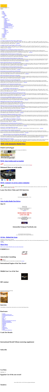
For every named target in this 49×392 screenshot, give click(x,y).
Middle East (6, 30)
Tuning (3, 326)
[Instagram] (12, 180)
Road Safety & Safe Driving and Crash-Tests (9, 320)
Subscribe (3, 28)
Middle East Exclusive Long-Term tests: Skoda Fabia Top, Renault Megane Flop (12, 105)
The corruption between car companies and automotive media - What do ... (11, 66)
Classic (5, 19)
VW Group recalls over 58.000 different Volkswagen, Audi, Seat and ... (11, 97)
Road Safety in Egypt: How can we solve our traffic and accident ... (10, 79)
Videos (3, 12)
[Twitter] (4, 180)
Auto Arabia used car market (12, 161)
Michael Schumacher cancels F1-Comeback (7, 138)
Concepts (3, 317)
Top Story (3, 313)
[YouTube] (7, 180)
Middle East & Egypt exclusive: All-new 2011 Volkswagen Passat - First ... (11, 101)
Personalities (4, 323)
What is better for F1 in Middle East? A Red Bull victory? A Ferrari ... (10, 114)
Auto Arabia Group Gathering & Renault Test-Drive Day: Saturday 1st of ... (11, 58)
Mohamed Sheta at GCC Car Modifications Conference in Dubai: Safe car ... (12, 49)
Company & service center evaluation (14, 183)
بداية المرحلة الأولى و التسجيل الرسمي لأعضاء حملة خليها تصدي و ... (11, 45)
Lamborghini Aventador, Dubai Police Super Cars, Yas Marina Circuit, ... (11, 53)
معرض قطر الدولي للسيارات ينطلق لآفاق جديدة (10, 88)
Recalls (3, 319)
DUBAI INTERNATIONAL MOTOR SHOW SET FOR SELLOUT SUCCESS (12, 92)
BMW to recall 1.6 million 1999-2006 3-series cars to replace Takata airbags (11, 246)
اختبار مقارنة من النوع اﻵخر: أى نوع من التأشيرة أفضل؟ (12, 118)
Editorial (3, 16)
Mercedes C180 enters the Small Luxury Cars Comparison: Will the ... (11, 62)
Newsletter (4, 34)
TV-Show (3, 13)
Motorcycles (4, 318)
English (5, 15)
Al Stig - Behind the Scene (8, 237)
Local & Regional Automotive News (7, 315)
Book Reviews (4, 327)
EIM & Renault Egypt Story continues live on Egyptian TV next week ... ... (11, 123)
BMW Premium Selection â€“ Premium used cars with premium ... (10, 75)
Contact (3, 17)
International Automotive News (7, 314)
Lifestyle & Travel (5, 328)
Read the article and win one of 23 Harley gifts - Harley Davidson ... (10, 71)
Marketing (5, 22)
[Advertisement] (11, 2)
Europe (5, 31)
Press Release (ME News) (8, 25)
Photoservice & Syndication (8, 24)
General (5, 21)
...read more (18, 43)
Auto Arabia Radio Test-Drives (10, 201)
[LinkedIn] (9, 180)
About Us (3, 37)
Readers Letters (4, 33)
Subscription (6, 26)
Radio (3, 11)
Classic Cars (4, 325)
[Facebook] (1, 180)
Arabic (5, 14)
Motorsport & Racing (7, 23)
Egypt (5, 29)
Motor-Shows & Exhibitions (6, 321)
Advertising (6, 18)
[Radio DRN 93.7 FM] (24, 223)
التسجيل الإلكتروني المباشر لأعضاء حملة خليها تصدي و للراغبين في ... (11, 40)
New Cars (3, 316)
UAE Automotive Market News (13, 144)
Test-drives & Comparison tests (7, 322)
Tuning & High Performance (8, 27)
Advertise (3, 35)
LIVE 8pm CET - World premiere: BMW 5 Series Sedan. (9, 127)
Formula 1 (5, 20)
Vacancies (3, 36)
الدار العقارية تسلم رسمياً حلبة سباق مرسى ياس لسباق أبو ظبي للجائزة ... (14, 134)
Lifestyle (3, 329)
